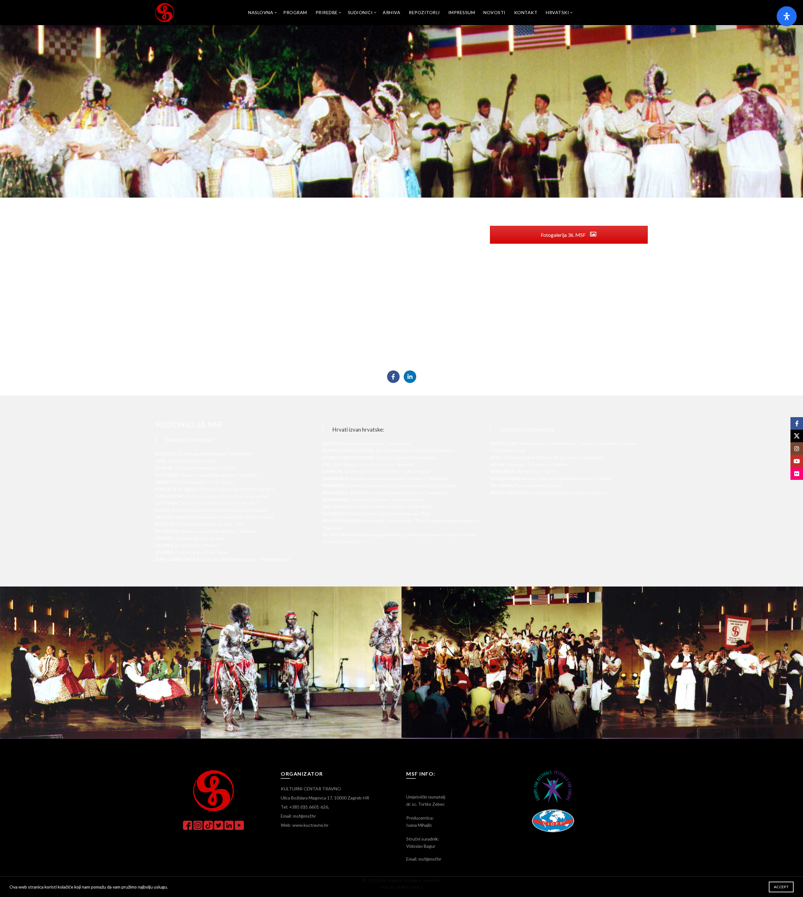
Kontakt (526, 12)
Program (295, 12)
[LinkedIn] (410, 376)
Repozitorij (424, 12)
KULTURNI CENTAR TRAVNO (311, 788)
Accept (781, 886)
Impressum (461, 12)
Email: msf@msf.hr (298, 816)
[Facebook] (393, 376)
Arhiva (391, 12)
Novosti (494, 12)
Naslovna (260, 12)
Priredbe (327, 12)
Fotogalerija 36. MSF (564, 235)
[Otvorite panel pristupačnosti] (787, 16)
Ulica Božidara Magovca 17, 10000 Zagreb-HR (325, 797)
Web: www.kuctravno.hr (304, 825)
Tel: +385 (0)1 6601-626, (305, 806)
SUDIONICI (360, 12)
